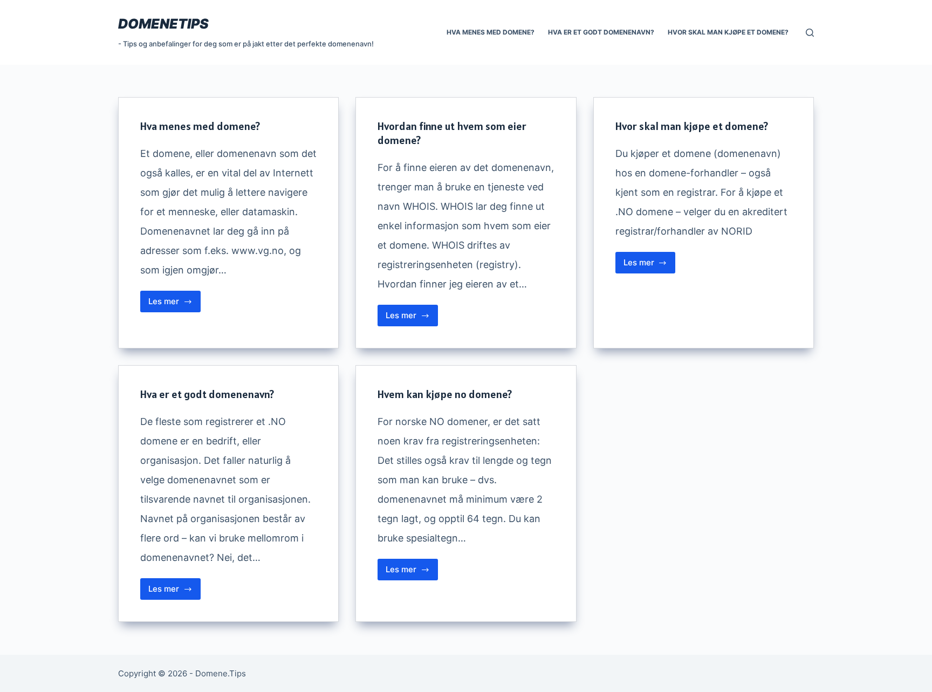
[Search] (810, 33)
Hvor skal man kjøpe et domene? (728, 32)
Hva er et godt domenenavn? (601, 32)
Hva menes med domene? (490, 32)
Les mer (174, 304)
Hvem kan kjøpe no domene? (445, 394)
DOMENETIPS (163, 24)
